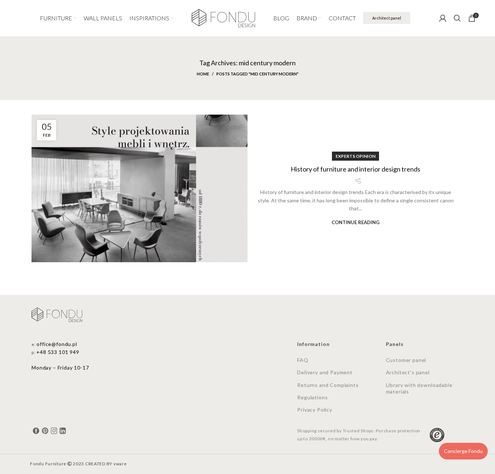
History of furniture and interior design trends (355, 169)
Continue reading (355, 222)
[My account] (443, 18)
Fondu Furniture (48, 463)
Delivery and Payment (325, 372)
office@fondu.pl (57, 344)
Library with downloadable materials (419, 388)
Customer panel (406, 360)
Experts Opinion (355, 156)
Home (203, 73)
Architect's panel (408, 372)
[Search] (457, 18)
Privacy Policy (314, 410)
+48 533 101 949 (57, 352)
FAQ (302, 360)
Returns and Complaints (327, 385)
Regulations (312, 397)
